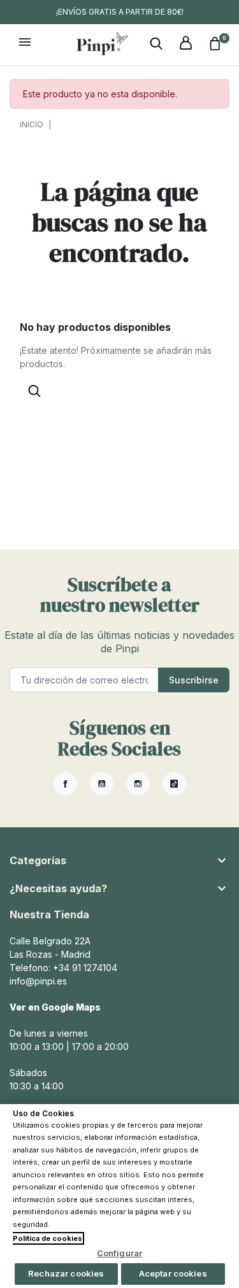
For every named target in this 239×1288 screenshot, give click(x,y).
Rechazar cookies (66, 1273)
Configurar (119, 1253)
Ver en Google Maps (55, 1007)
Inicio (31, 124)
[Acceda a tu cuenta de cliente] (185, 44)
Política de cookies (47, 1238)
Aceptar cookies (173, 1273)
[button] (156, 44)
